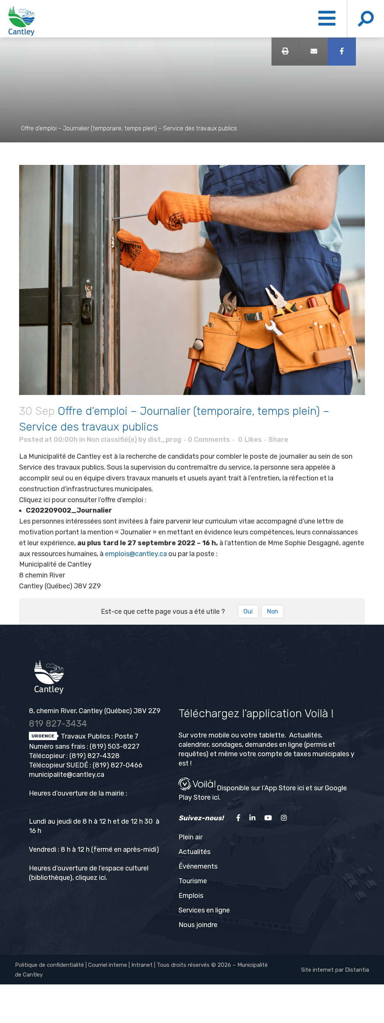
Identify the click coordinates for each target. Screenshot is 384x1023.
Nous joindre (198, 925)
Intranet (142, 965)
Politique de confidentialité (49, 965)
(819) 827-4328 (94, 756)
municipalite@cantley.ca (66, 774)
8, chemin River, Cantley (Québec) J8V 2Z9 (94, 711)
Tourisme (192, 881)
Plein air (190, 837)
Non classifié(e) (112, 439)
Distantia (357, 969)
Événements (198, 866)
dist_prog (164, 439)
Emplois (190, 895)
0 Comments (209, 439)
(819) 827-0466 (117, 765)
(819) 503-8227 (115, 746)
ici (102, 877)
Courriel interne (107, 965)
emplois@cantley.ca (136, 554)
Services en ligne (204, 910)
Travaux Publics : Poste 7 (98, 736)
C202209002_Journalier (69, 510)
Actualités (194, 852)
